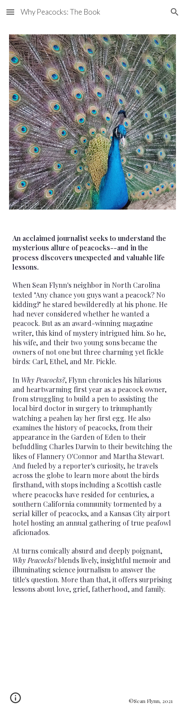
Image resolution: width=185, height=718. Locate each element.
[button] (10, 12)
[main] (92, 433)
